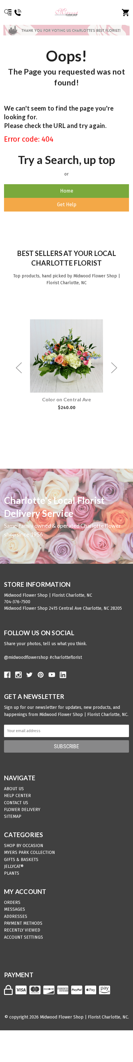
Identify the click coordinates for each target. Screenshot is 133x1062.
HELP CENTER (17, 795)
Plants (11, 873)
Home (66, 191)
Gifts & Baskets (21, 859)
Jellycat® (14, 866)
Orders (12, 902)
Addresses (15, 916)
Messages (14, 909)
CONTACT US (16, 802)
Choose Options (70, 356)
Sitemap (12, 816)
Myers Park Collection (29, 852)
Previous (19, 367)
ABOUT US (14, 788)
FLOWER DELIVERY (22, 809)
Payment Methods (23, 923)
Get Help (66, 204)
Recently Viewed (22, 930)
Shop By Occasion (23, 845)
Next (114, 367)
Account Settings (23, 937)
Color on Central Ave (66, 399)
